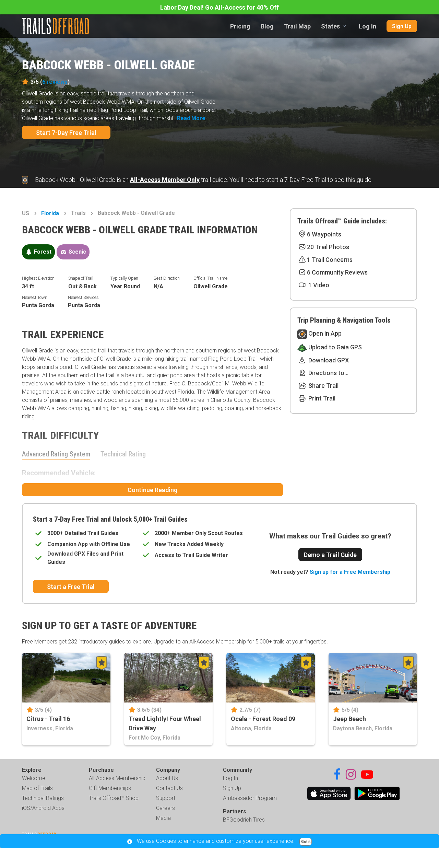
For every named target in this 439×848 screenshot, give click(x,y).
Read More (191, 118)
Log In (367, 26)
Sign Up (402, 26)
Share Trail (323, 385)
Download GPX (328, 360)
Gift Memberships (110, 788)
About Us (167, 778)
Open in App (324, 333)
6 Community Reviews (337, 272)
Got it (305, 841)
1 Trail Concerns (330, 259)
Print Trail (321, 398)
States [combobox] (330, 26)
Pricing (240, 26)
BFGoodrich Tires (244, 819)
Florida (50, 213)
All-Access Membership (117, 778)
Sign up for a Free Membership (350, 572)
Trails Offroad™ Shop (114, 798)
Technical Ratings (43, 798)
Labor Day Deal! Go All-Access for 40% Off (219, 7)
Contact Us (169, 788)
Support (165, 798)
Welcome (33, 778)
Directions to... (327, 372)
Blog (267, 26)
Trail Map (297, 26)
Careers (165, 808)
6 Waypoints (324, 234)
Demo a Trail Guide (330, 554)
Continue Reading (152, 489)
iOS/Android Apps (43, 808)
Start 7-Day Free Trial (66, 132)
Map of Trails (37, 788)
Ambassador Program (250, 798)
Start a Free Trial (71, 586)
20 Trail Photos (328, 247)
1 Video (318, 285)
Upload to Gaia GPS (334, 347)
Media (163, 818)
